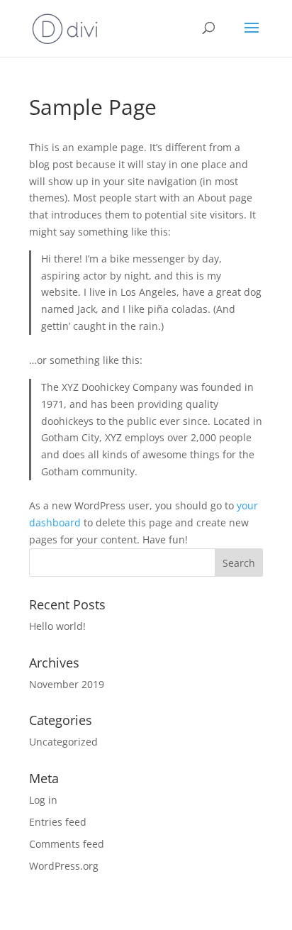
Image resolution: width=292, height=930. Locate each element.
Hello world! (57, 626)
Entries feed (57, 822)
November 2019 (66, 684)
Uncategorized (63, 741)
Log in (43, 800)
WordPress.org (64, 866)
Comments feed (66, 844)
